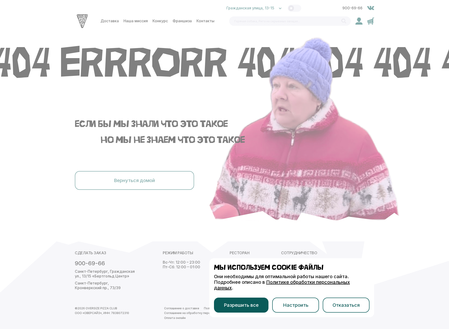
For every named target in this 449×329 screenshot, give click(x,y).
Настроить (295, 305)
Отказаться (346, 305)
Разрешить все (241, 305)
